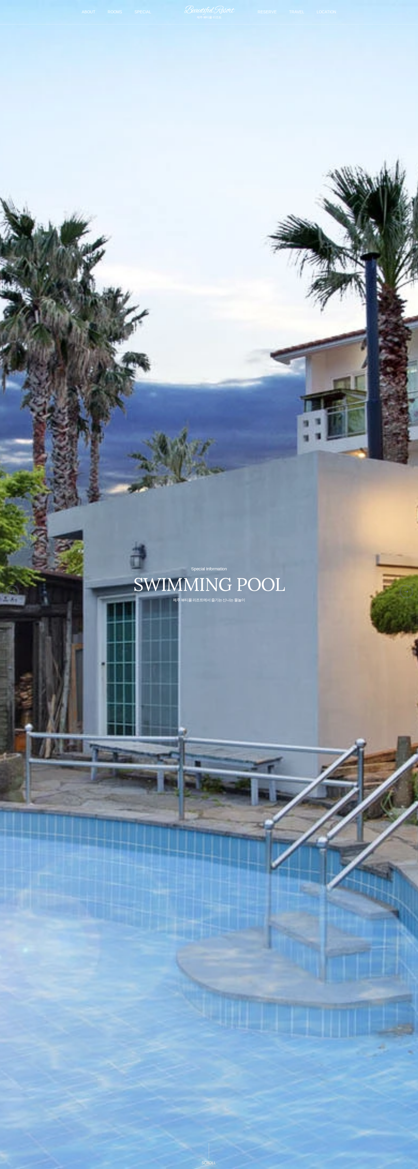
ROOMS (115, 12)
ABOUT (88, 12)
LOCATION (326, 12)
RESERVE (267, 12)
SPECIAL (142, 12)
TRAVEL (296, 12)
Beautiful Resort (209, 11)
